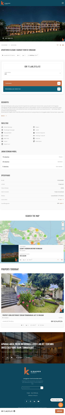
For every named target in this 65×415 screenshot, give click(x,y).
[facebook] (2, 357)
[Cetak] (63, 45)
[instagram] (7, 357)
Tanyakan (59, 411)
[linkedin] (34, 401)
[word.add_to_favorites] (57, 45)
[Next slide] (63, 23)
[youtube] (11, 357)
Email (28, 357)
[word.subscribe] (41, 387)
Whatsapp (19, 357)
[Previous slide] (1, 23)
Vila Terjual (34, 393)
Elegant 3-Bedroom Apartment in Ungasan (31, 248)
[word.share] (60, 45)
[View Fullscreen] (63, 228)
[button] (35, 235)
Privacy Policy (33, 395)
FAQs (28, 393)
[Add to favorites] (61, 276)
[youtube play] (38, 401)
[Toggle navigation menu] (63, 3)
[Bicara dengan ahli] (60, 404)
